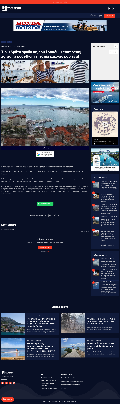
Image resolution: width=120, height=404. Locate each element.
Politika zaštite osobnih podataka (47, 384)
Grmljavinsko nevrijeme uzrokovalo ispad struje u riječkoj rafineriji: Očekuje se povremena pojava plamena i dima (109, 210)
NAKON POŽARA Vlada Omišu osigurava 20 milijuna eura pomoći (101, 346)
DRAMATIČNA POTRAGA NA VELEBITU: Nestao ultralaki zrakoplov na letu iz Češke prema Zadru (108, 222)
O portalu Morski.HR (46, 378)
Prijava (100, 16)
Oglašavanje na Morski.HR (48, 381)
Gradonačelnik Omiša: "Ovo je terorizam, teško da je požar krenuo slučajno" (101, 321)
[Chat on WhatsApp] (45, 204)
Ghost (64, 401)
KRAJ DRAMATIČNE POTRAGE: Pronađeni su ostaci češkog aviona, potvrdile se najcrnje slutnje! (108, 198)
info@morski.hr (71, 378)
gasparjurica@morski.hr (76, 381)
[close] (118, 2)
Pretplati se (109, 16)
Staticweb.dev (72, 401)
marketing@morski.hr (73, 384)
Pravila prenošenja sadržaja (49, 388)
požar (9, 42)
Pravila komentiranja (7, 229)
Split (3, 42)
